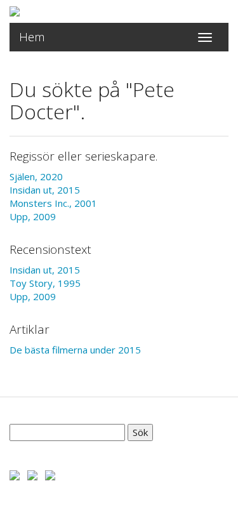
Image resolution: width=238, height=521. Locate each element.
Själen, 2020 (36, 176)
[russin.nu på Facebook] (15, 474)
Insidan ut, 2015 (45, 189)
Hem (32, 37)
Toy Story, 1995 (45, 283)
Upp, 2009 (33, 216)
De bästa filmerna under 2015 (75, 349)
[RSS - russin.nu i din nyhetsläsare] (50, 474)
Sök (140, 432)
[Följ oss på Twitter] (32, 474)
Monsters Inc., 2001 (53, 203)
